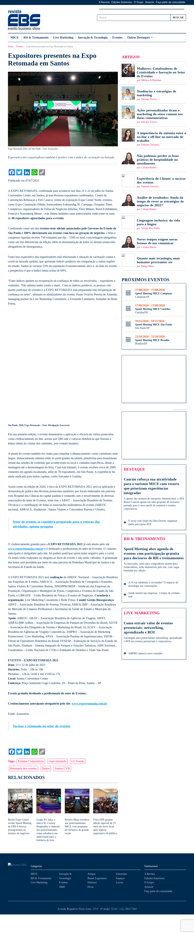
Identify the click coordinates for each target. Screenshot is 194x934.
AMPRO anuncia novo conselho (145, 653)
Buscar (178, 17)
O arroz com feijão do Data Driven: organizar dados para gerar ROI (152, 522)
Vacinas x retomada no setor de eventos (41, 726)
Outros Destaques (139, 37)
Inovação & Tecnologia (93, 37)
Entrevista (121, 874)
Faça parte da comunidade (170, 2)
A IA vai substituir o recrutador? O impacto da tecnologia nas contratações (153, 584)
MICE (14, 37)
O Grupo (138, 2)
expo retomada (57, 761)
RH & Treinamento (35, 37)
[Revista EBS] (24, 20)
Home (10, 46)
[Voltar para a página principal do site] (17, 865)
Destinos (92, 882)
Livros (119, 882)
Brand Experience (97, 878)
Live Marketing (63, 37)
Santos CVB (62, 768)
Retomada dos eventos (23, 768)
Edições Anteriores (121, 2)
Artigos (91, 874)
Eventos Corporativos (31, 761)
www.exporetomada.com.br (26, 548)
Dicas (90, 886)
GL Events (77, 761)
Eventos (117, 37)
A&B (62, 886)
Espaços (120, 878)
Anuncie (149, 2)
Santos (46, 768)
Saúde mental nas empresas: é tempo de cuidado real (154, 595)
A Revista (104, 2)
